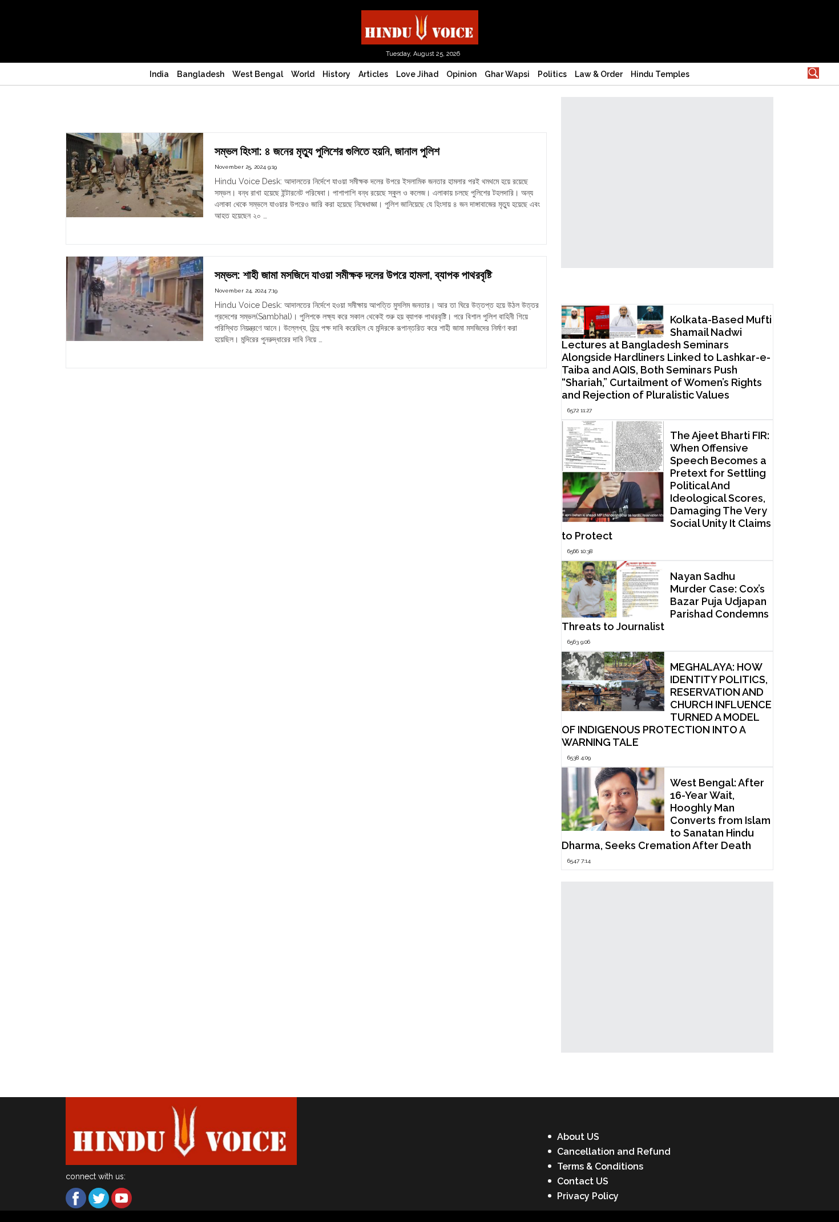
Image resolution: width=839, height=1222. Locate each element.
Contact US (582, 1181)
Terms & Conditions (600, 1166)
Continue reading (246, 227)
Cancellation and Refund (614, 1151)
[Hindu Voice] (419, 26)
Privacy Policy (588, 1196)
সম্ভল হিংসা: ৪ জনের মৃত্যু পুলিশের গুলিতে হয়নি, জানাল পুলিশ (327, 151)
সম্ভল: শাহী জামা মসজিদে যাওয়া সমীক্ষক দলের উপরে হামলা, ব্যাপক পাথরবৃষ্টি (353, 275)
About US (578, 1136)
